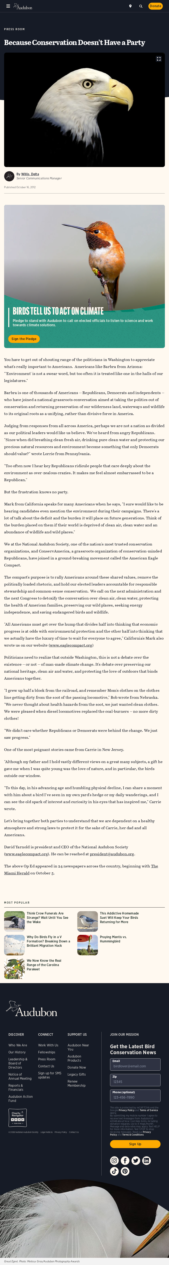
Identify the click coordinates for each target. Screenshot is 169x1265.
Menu (8, 6)
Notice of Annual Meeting (20, 1076)
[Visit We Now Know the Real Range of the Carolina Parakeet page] (38, 968)
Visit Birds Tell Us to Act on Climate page (84, 276)
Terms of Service (149, 1110)
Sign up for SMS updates (50, 1075)
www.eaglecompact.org (71, 645)
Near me (131, 6)
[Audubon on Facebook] (125, 1160)
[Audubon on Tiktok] (114, 1171)
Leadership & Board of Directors (17, 1063)
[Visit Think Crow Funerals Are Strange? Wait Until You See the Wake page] (38, 921)
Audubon (22, 6)
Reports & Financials (15, 1088)
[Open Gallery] (159, 59)
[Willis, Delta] (9, 176)
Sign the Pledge (24, 339)
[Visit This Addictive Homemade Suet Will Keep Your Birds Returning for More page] (111, 921)
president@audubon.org (112, 854)
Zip (115, 1076)
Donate (155, 6)
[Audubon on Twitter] (135, 1160)
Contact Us (46, 1066)
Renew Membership (77, 1083)
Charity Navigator (17, 1118)
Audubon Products (74, 1058)
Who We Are (17, 1045)
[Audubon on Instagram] (114, 1160)
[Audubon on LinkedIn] (146, 1160)
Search (140, 5)
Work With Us (48, 1045)
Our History (17, 1052)
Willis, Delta (30, 174)
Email (116, 1061)
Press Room (14, 29)
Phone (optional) (124, 1092)
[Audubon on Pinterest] (125, 1171)
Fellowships (46, 1052)
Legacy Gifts (77, 1074)
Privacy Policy (61, 1132)
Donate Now (77, 1067)
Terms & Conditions (133, 1134)
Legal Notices (47, 1132)
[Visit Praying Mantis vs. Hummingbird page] (111, 945)
